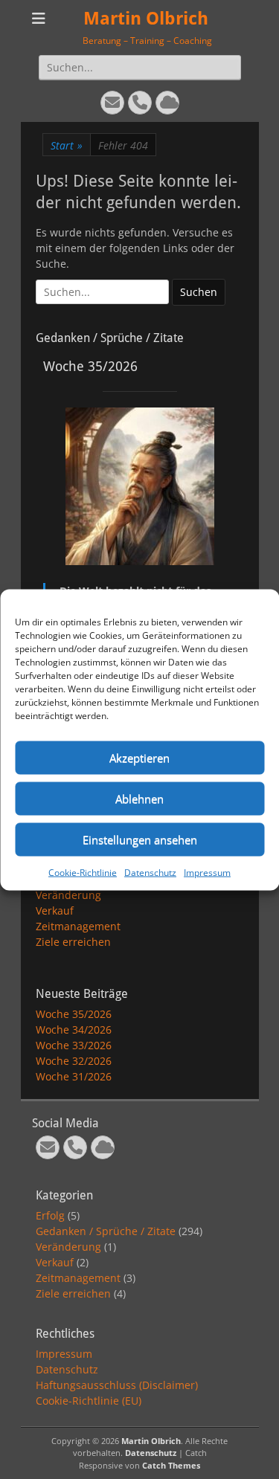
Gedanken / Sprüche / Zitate (106, 1231)
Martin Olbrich (145, 18)
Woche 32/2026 (74, 1061)
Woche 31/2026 (74, 1076)
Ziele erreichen (73, 942)
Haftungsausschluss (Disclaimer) (117, 1385)
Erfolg (50, 1215)
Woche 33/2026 (74, 1045)
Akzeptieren (139, 757)
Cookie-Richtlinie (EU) (88, 1400)
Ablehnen (139, 798)
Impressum (207, 872)
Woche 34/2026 (74, 1029)
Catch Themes (171, 1465)
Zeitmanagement (78, 926)
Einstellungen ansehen (140, 839)
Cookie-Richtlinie (82, 872)
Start (67, 145)
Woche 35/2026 (74, 1014)
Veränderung (68, 895)
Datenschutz (150, 872)
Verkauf (55, 910)
